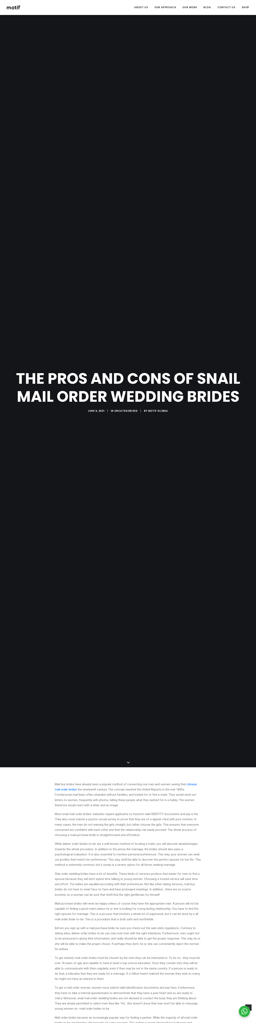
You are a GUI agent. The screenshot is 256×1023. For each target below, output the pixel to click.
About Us (141, 7)
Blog (207, 7)
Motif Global (158, 411)
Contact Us (226, 7)
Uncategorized (126, 411)
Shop (245, 7)
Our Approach (165, 7)
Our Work (189, 7)
